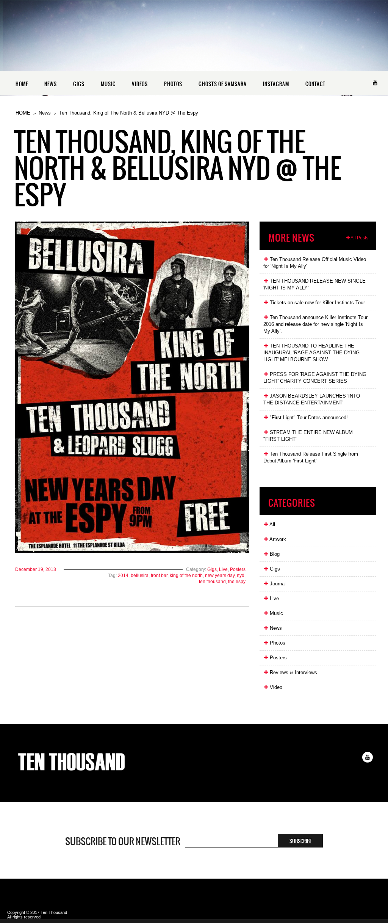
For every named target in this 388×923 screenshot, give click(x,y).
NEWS (50, 84)
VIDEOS (140, 84)
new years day (220, 575)
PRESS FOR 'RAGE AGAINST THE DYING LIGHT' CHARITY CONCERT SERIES (314, 377)
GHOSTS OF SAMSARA (223, 84)
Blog (274, 554)
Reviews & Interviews (292, 672)
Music (275, 613)
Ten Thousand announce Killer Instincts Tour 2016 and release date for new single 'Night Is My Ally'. (315, 324)
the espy (237, 581)
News (45, 113)
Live (223, 569)
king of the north (186, 575)
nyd (240, 575)
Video (275, 687)
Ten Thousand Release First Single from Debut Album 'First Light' (310, 457)
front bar (159, 575)
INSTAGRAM (276, 84)
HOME (22, 84)
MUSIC (108, 84)
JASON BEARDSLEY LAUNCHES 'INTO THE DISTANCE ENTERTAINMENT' (311, 399)
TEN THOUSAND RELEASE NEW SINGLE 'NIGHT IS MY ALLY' (314, 284)
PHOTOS (173, 84)
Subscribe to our (122, 841)
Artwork (277, 539)
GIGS (78, 84)
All (271, 524)
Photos (276, 643)
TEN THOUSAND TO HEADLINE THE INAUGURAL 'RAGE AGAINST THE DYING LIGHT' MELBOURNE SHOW (311, 352)
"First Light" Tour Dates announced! (308, 417)
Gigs (212, 569)
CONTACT (315, 84)
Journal (277, 584)
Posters (238, 569)
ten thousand (212, 581)
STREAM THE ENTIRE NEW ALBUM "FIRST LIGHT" (308, 435)
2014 (123, 575)
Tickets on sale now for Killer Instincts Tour (316, 302)
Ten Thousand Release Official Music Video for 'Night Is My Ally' (314, 262)
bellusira (140, 575)
